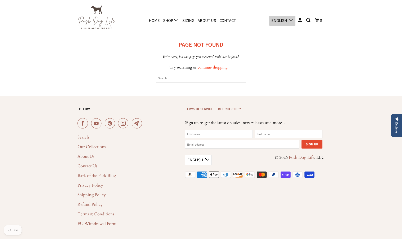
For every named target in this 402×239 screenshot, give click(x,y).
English (279, 21)
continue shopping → (215, 67)
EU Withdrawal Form (96, 223)
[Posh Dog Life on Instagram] (124, 123)
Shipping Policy (91, 195)
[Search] (308, 20)
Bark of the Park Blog (96, 175)
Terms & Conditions (95, 214)
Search (83, 137)
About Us (207, 21)
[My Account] (300, 20)
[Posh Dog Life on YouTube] (97, 123)
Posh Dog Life (301, 157)
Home (154, 21)
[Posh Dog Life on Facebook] (83, 123)
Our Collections (91, 147)
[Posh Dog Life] (96, 20)
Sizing (188, 21)
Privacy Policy (90, 185)
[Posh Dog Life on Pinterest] (111, 123)
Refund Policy (90, 204)
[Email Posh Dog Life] (138, 123)
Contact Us (87, 166)
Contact (227, 21)
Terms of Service (199, 109)
